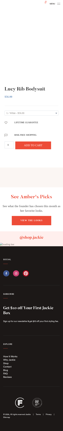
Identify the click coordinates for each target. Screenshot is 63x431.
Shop (6, 363)
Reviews (7, 377)
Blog (5, 370)
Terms (38, 414)
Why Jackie (9, 360)
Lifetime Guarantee (26, 122)
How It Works (10, 356)
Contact (7, 367)
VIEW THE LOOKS (31, 220)
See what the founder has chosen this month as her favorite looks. (31, 208)
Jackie (28, 414)
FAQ (5, 374)
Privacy (49, 414)
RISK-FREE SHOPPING (25, 135)
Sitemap (6, 417)
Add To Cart (33, 145)
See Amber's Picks (31, 197)
